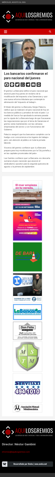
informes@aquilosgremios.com (16, 452)
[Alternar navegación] (5, 32)
